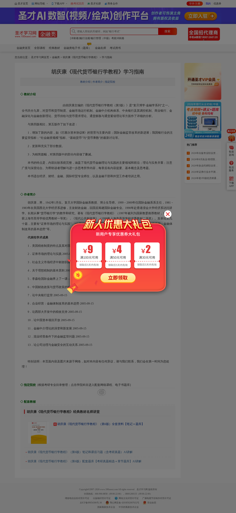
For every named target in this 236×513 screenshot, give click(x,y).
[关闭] (167, 214)
